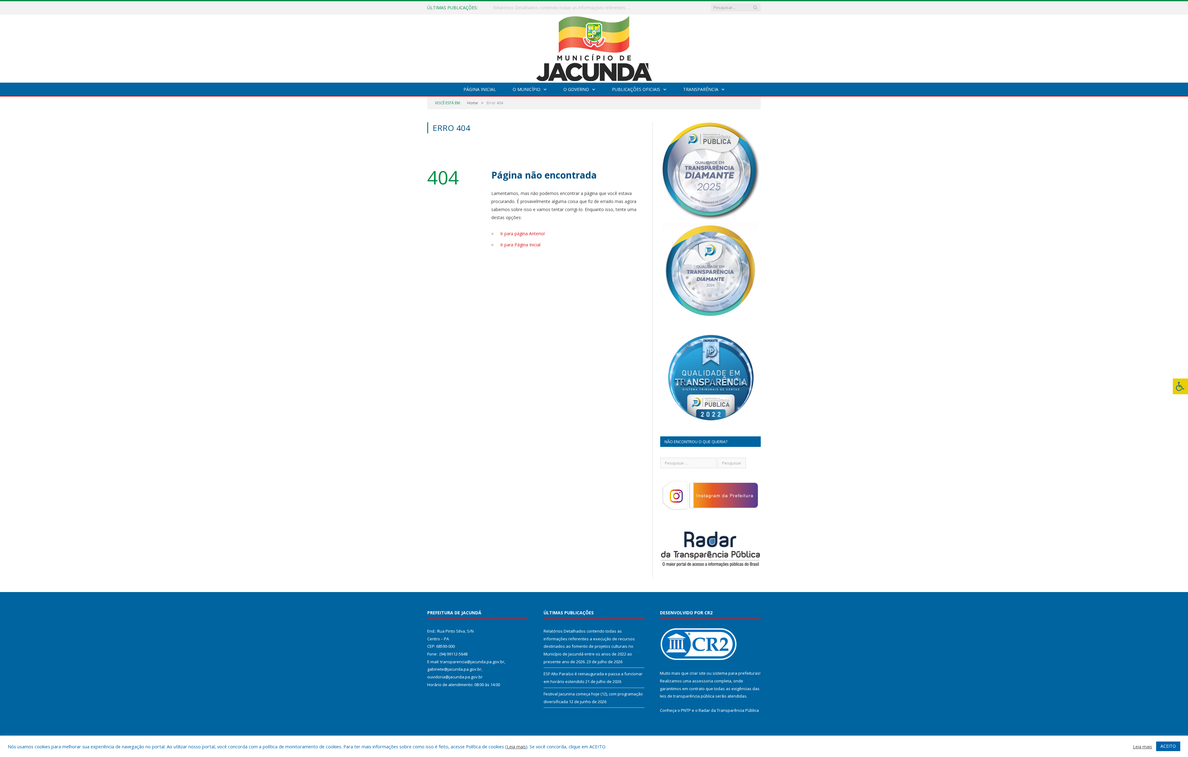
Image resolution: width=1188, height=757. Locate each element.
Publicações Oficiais (636, 89)
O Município (526, 89)
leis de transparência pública (687, 696)
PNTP (686, 710)
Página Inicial (479, 89)
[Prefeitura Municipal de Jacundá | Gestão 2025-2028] (594, 47)
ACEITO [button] (1168, 746)
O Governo (576, 89)
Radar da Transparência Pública (729, 710)
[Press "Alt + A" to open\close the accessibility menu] (1180, 386)
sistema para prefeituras (736, 673)
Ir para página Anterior (522, 233)
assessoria (702, 681)
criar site (698, 673)
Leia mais (516, 746)
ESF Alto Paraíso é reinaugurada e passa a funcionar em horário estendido (564, 8)
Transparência (700, 89)
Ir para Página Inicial (520, 245)
